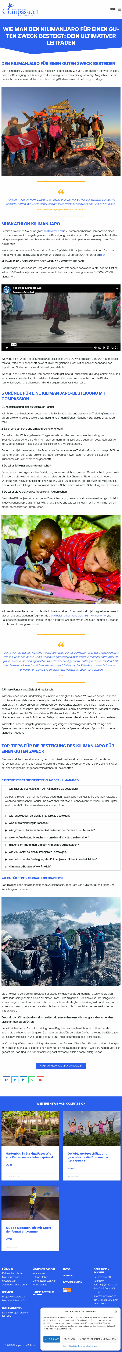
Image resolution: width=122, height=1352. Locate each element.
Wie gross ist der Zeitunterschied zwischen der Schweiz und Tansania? (52, 830)
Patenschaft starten (13, 1273)
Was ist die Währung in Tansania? (29, 823)
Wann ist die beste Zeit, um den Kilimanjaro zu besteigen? (43, 789)
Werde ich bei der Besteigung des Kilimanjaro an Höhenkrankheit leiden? (53, 859)
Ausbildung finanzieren (14, 1285)
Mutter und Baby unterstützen (11, 1279)
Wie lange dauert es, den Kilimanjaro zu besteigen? (39, 816)
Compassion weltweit (44, 1281)
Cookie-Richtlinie (70, 1346)
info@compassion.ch (105, 1296)
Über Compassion (44, 1269)
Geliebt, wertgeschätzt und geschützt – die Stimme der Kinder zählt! (88, 1157)
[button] (116, 1311)
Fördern (7, 1269)
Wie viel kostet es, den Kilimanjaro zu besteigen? (38, 852)
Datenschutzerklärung (87, 1346)
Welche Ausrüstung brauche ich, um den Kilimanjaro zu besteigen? (49, 837)
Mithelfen (7, 1316)
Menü (113, 9)
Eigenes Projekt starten (15, 1313)
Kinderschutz (40, 1285)
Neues (67, 1269)
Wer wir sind (39, 1273)
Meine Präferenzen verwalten (98, 1339)
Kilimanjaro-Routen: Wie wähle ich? (30, 867)
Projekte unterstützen (14, 1297)
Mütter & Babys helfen (14, 1301)
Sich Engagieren (12, 1308)
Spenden (7, 1292)
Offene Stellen (40, 1277)
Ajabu (113, 414)
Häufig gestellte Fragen (43, 1293)
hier (102, 255)
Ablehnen (69, 1339)
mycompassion (72, 1282)
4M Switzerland (53, 231)
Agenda (68, 1276)
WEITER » (10, 1165)
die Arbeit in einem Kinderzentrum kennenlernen (78, 616)
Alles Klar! (52, 1339)
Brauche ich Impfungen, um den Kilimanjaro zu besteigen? (44, 845)
